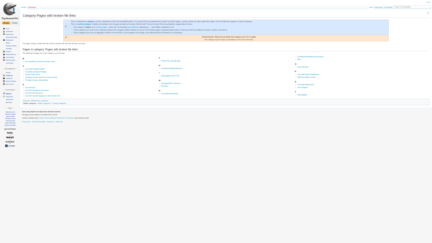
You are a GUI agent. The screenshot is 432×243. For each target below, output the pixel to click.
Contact (15, 23)
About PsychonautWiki (39, 122)
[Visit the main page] (10, 10)
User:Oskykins (303, 67)
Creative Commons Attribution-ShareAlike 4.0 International (56, 118)
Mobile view (59, 122)
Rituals (8, 43)
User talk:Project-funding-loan (308, 74)
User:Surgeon (302, 87)
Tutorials (8, 51)
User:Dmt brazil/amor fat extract (37, 90)
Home (8, 28)
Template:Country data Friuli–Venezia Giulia (41, 77)
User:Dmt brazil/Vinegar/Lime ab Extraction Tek (42, 96)
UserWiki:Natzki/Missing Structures (310, 57)
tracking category (84, 24)
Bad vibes (9, 102)
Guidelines (9, 78)
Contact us (9, 75)
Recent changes (11, 81)
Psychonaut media (11, 37)
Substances (9, 31)
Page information (10, 123)
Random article (10, 60)
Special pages (10, 116)
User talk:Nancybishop (169, 93)
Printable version (10, 118)
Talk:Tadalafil (302, 95)
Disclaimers (50, 122)
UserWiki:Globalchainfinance (171, 68)
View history (388, 7)
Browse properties (10, 125)
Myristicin (164, 86)
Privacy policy (26, 122)
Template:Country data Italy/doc (36, 80)
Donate (6, 23)
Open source (10, 84)
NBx (299, 59)
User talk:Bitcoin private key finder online (40, 61)
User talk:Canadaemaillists (35, 69)
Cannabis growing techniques (36, 72)
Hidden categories (44, 103)
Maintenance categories (39, 101)
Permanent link (10, 121)
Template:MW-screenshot (170, 83)
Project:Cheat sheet (32, 74)
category (90, 21)
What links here (10, 112)
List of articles (10, 57)
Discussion (32, 7)
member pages (101, 27)
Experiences (10, 34)
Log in (428, 2)
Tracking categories (59, 103)
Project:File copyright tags (170, 61)
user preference (133, 27)
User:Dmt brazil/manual (34, 93)
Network (8, 94)
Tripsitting (9, 49)
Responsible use (11, 54)
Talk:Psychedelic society (306, 77)
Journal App (9, 63)
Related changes (10, 114)
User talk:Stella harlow (305, 85)
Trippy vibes (9, 99)
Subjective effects (11, 46)
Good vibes (9, 97)
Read (371, 7)
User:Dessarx (30, 87)
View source (379, 7)
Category (26, 101)
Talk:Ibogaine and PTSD (170, 76)
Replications (10, 40)
